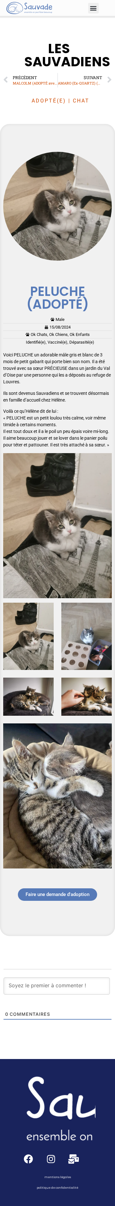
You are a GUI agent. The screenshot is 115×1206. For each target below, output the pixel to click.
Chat (81, 101)
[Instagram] (51, 1159)
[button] (93, 8)
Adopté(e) (49, 101)
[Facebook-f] (28, 1159)
